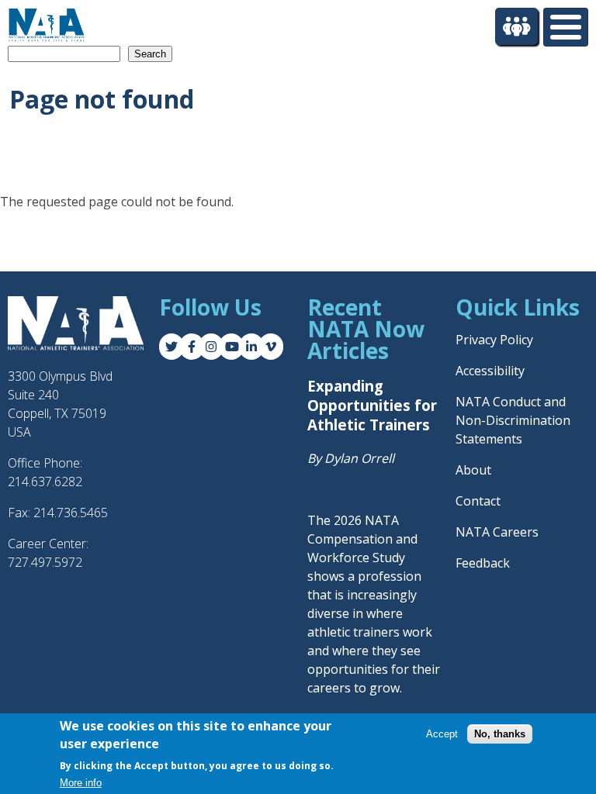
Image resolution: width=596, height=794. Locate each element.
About (473, 469)
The (320, 520)
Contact (478, 500)
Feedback (483, 562)
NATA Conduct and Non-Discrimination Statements (513, 420)
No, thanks (499, 734)
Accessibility (490, 370)
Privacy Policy (494, 339)
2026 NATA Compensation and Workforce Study (362, 539)
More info (81, 783)
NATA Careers (497, 531)
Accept (442, 734)
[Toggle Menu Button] (565, 27)
